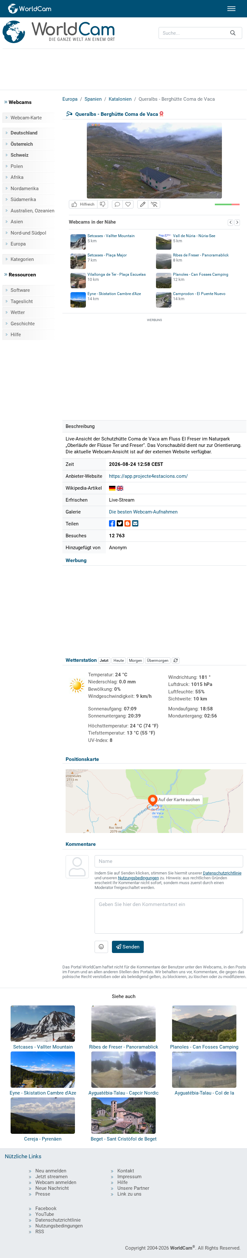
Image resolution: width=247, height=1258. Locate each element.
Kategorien (22, 259)
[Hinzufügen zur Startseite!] (128, 204)
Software (20, 290)
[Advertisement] (123, 68)
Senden (130, 947)
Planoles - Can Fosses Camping (200, 274)
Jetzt (104, 660)
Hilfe (16, 335)
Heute (119, 660)
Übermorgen (158, 660)
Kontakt (125, 1171)
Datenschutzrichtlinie (222, 873)
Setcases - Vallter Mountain (111, 236)
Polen (17, 166)
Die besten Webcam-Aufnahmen (143, 512)
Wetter (18, 312)
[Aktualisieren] (175, 660)
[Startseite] (30, 9)
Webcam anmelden (55, 1182)
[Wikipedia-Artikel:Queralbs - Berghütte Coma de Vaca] (112, 488)
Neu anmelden (50, 1171)
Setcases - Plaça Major (107, 255)
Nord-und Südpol (28, 233)
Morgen (135, 660)
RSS (39, 1232)
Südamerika (23, 199)
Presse (42, 1194)
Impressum (129, 1176)
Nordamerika (25, 188)
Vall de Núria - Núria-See (194, 236)
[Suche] (232, 33)
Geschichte (23, 324)
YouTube (44, 1214)
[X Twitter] (120, 524)
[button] (142, 204)
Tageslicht (22, 301)
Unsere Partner (133, 1188)
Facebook (46, 1208)
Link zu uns (129, 1194)
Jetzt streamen (51, 1176)
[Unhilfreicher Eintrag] (102, 204)
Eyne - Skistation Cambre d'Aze (114, 293)
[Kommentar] (117, 204)
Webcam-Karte (26, 118)
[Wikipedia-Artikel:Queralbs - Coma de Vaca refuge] (120, 488)
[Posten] (112, 524)
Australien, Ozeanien (32, 211)
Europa (18, 244)
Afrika (17, 177)
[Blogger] (127, 524)
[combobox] (200, 33)
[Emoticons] (101, 947)
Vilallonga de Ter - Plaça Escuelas (116, 274)
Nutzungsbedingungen (138, 877)
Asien (17, 222)
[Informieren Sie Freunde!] (135, 524)
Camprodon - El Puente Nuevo (199, 293)
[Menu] (231, 9)
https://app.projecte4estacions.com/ (148, 476)
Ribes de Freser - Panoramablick (201, 255)
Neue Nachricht (52, 1188)
